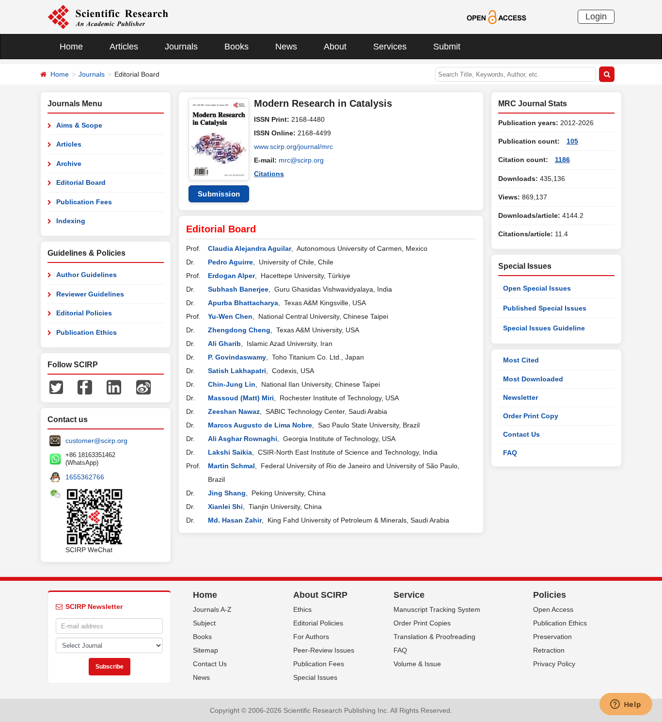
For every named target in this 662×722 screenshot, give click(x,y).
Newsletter (520, 397)
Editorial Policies (84, 313)
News (286, 46)
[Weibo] (143, 387)
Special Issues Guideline (544, 328)
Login (596, 16)
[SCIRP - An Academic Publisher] (107, 16)
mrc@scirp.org (301, 160)
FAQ (510, 453)
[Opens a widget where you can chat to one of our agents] (625, 705)
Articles (124, 46)
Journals (181, 46)
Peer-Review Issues (323, 650)
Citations (269, 174)
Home (71, 46)
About (335, 46)
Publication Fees (84, 202)
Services (390, 46)
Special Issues (315, 677)
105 (572, 141)
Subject (204, 623)
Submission (219, 194)
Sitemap (205, 650)
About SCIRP (320, 595)
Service (409, 595)
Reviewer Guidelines (90, 294)
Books (236, 46)
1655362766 (84, 477)
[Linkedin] (114, 387)
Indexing (70, 221)
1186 (562, 160)
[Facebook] (85, 387)
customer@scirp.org (96, 440)
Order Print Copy (530, 416)
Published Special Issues (544, 308)
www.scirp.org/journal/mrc (293, 146)
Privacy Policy (554, 664)
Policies (549, 595)
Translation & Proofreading (434, 636)
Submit (446, 46)
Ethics (302, 609)
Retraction (549, 650)
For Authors (311, 636)
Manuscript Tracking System (437, 609)
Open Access (553, 609)
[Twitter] (56, 387)
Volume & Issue (417, 664)
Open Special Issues (537, 288)
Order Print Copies (422, 623)
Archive (68, 163)
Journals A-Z (212, 609)
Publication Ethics (86, 332)
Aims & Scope (79, 125)
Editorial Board (81, 182)
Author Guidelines (86, 275)
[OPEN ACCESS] (496, 16)
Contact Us (521, 434)
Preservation (552, 636)
